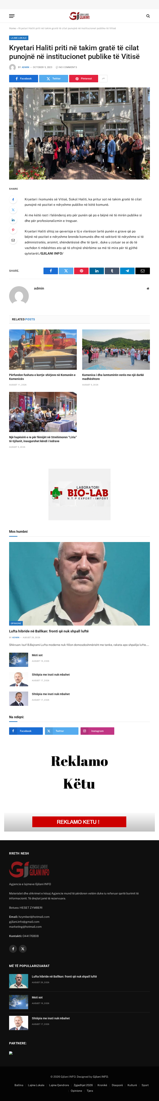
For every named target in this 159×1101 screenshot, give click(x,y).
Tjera (90, 1090)
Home (12, 28)
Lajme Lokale (19, 38)
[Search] (148, 16)
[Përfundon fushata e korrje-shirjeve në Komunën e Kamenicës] (43, 349)
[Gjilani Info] (79, 16)
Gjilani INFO (100, 1076)
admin (25, 67)
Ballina (18, 1085)
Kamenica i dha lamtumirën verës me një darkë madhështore (113, 377)
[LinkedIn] (13, 220)
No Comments (68, 67)
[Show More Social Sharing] (103, 78)
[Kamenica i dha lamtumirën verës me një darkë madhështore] (116, 349)
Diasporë (117, 1085)
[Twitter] (13, 210)
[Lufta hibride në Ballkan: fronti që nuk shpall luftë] (79, 584)
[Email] (13, 240)
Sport (145, 1085)
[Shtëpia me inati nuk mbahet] (18, 679)
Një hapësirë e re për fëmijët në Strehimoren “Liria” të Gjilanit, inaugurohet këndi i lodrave (43, 439)
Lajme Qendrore (59, 1085)
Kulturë (132, 1085)
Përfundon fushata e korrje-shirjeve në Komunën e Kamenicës (42, 377)
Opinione (16, 623)
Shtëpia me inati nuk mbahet (51, 674)
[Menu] (11, 16)
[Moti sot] (18, 660)
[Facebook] (13, 199)
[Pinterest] (13, 230)
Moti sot (37, 655)
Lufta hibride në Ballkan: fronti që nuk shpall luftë (49, 631)
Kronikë (102, 1085)
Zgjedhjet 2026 (83, 1085)
